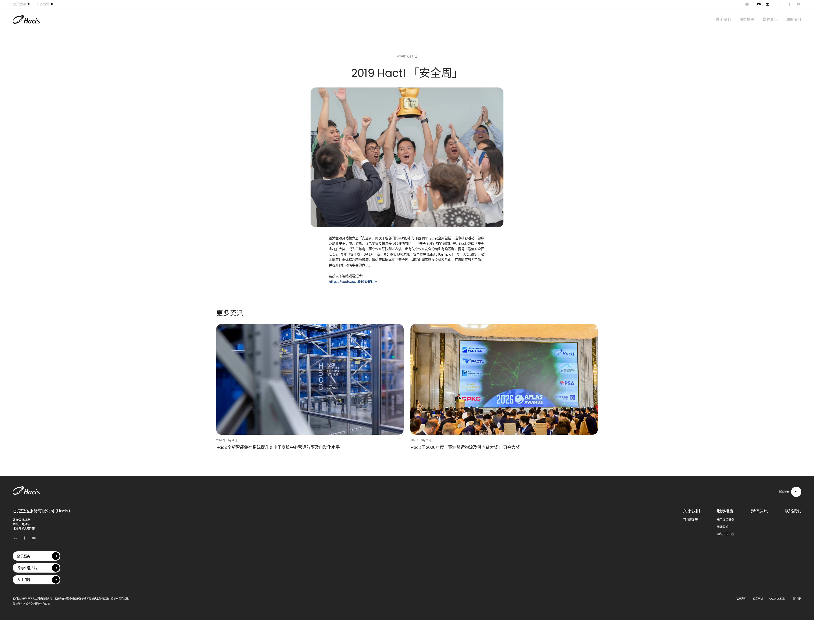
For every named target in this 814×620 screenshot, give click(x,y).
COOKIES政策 (777, 599)
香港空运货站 (27, 568)
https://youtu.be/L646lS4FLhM (353, 281)
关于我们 (723, 19)
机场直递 (722, 527)
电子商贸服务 (725, 519)
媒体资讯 (770, 19)
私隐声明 (741, 599)
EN (759, 4)
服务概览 (747, 19)
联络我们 (793, 19)
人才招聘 (42, 4)
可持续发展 (690, 519)
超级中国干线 (725, 534)
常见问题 (796, 599)
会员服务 (19, 4)
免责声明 (758, 599)
